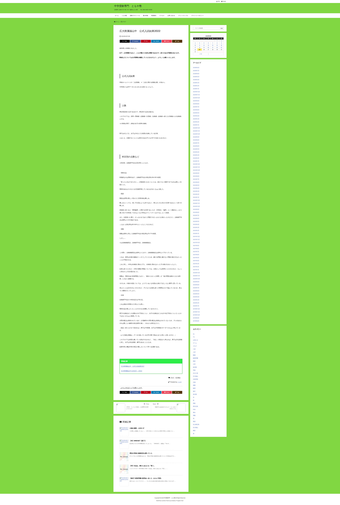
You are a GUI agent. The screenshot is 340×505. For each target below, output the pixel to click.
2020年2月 (196, 303)
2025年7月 (196, 107)
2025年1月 (196, 125)
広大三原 (195, 373)
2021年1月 (196, 269)
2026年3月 (196, 82)
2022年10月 (196, 206)
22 (217, 47)
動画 (194, 355)
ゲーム (195, 343)
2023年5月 (196, 185)
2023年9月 (196, 173)
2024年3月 (196, 155)
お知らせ (195, 340)
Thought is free (179, 500)
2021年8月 (196, 248)
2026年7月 (196, 70)
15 (217, 45)
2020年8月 (196, 284)
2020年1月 (196, 306)
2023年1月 (196, 197)
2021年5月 (196, 257)
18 (199, 47)
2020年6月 (196, 290)
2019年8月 (196, 321)
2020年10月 (196, 278)
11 (199, 45)
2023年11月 (196, 167)
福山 (194, 412)
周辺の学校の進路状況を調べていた (141, 453)
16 (221, 45)
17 (195, 47)
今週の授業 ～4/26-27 (137, 428)
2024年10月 (196, 134)
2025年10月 (196, 97)
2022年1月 (196, 233)
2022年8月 (196, 212)
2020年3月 (196, 300)
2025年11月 (196, 94)
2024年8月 (196, 140)
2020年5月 (196, 294)
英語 (194, 421)
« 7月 (200, 54)
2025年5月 (196, 113)
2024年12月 (196, 128)
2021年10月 (196, 242)
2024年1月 (196, 161)
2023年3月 (196, 191)
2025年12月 (196, 91)
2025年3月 (196, 119)
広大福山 (177, 377)
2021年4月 (196, 260)
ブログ (124, 21)
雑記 (194, 430)
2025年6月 (196, 110)
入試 (194, 352)
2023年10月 (196, 170)
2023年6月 (196, 182)
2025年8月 (196, 103)
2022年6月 (196, 218)
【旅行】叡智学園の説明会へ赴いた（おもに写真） (146, 478)
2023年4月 (196, 188)
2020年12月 (196, 272)
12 (204, 45)
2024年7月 (196, 143)
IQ (193, 334)
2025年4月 (196, 116)
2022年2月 (196, 230)
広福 (194, 382)
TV (194, 337)
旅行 (194, 391)
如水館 (195, 367)
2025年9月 (196, 100)
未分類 (195, 394)
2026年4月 (196, 79)
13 (208, 45)
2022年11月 (196, 203)
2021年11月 (196, 239)
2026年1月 (196, 88)
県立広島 (195, 406)
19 (204, 47)
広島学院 (195, 379)
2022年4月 (196, 224)
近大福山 (195, 427)
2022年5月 (196, 221)
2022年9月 (196, 209)
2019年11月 (196, 312)
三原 (194, 349)
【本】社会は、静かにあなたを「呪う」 (142, 466)
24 (195, 49)
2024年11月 (196, 131)
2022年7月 (196, 215)
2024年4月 (196, 152)
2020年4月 (196, 297)
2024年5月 (196, 149)
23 (221, 47)
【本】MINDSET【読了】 (138, 441)
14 (212, 45)
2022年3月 (196, 227)
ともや (180, 382)
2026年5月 (196, 76)
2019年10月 (196, 315)
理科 (194, 403)
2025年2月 (196, 122)
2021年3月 (196, 263)
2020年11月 (196, 275)
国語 (194, 361)
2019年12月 (196, 309)
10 (195, 45)
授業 (194, 385)
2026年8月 (196, 67)
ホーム (117, 21)
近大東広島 (196, 424)
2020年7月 (196, 287)
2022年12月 (196, 200)
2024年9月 (196, 137)
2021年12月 (196, 236)
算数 (194, 415)
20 (208, 47)
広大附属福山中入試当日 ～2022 (131, 371)
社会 (194, 409)
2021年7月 (196, 251)
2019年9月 (196, 318)
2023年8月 (196, 176)
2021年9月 (196, 245)
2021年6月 (196, 254)
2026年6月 (196, 73)
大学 (194, 364)
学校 (194, 370)
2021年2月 (196, 266)
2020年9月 (196, 281)
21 (212, 47)
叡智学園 (195, 358)
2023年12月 (196, 164)
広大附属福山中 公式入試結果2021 (132, 366)
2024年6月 (196, 146)
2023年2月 (196, 194)
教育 (194, 388)
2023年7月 (196, 179)
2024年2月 (196, 158)
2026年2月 (196, 85)
